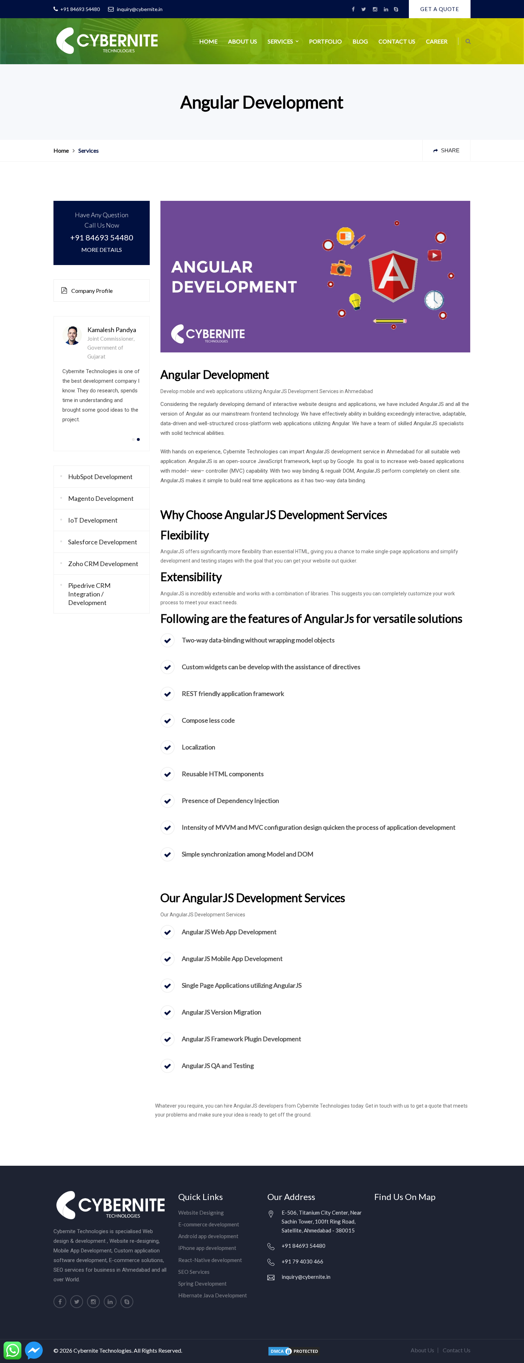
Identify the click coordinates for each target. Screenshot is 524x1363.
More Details (101, 249)
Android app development (208, 1236)
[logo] (106, 40)
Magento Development (101, 498)
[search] (468, 41)
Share (449, 150)
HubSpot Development (100, 476)
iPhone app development (207, 1248)
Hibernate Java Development (212, 1295)
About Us (242, 41)
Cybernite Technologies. (103, 1350)
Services (280, 41)
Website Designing (201, 1212)
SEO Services (194, 1271)
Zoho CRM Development (103, 564)
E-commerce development (208, 1224)
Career (436, 41)
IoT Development (93, 520)
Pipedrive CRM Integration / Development (89, 593)
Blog (360, 41)
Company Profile (91, 290)
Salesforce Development (102, 542)
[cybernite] (353, 9)
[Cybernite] (396, 9)
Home (208, 41)
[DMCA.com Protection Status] (294, 1350)
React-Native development (210, 1260)
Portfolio (325, 41)
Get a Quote (439, 9)
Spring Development (202, 1283)
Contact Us (397, 41)
